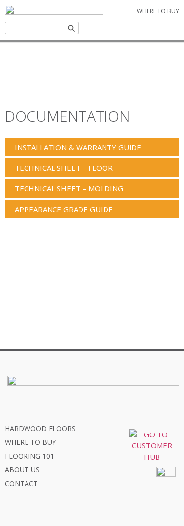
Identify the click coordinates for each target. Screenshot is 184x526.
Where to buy (30, 442)
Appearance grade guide (64, 209)
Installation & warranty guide (78, 147)
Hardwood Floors (40, 428)
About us (22, 469)
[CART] (153, 28)
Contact (21, 483)
